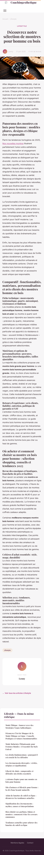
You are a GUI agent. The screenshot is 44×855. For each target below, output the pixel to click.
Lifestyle (13, 19)
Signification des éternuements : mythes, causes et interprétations (20, 804)
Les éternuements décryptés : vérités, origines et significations (21, 764)
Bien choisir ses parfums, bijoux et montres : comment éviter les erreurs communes (21, 814)
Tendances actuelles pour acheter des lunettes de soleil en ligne (21, 823)
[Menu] (4, 11)
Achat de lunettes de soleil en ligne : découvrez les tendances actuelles (21, 796)
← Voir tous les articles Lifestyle (16, 693)
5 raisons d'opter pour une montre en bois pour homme (21, 780)
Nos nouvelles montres (12, 143)
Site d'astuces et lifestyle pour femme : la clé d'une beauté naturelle (22, 788)
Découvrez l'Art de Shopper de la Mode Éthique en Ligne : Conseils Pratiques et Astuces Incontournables (21, 736)
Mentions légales (17, 843)
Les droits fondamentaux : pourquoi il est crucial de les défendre (22, 756)
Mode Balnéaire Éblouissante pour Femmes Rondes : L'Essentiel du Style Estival (22, 747)
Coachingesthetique (24, 2)
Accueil (5, 19)
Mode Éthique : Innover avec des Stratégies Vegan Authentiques (19, 726)
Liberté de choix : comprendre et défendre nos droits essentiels (19, 772)
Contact (30, 843)
